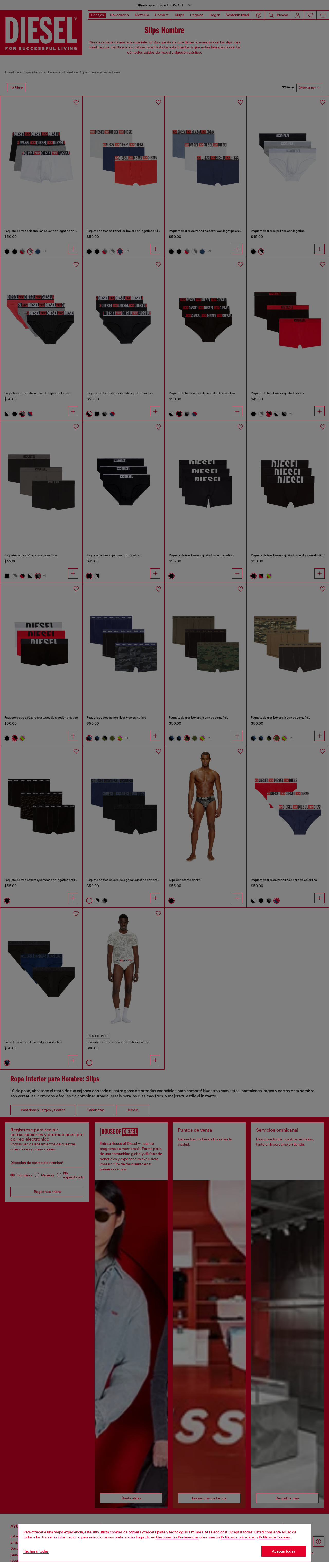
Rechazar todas (36, 1551)
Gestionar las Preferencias (177, 1537)
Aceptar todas (283, 1551)
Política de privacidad (238, 1537)
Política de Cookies (274, 1537)
